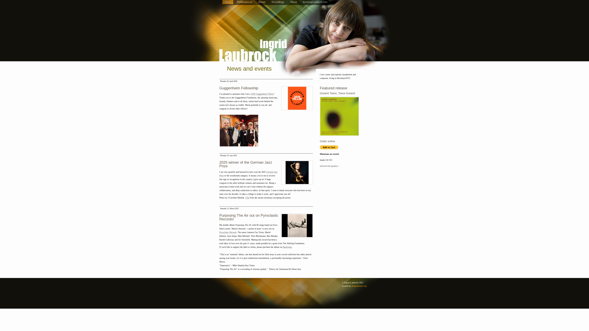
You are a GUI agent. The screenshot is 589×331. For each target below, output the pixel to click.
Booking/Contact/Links (315, 2)
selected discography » (329, 166)
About (293, 2)
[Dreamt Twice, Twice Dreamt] (339, 137)
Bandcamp (287, 247)
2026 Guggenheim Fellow (262, 94)
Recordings (278, 2)
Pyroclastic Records (227, 232)
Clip (247, 198)
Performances (244, 2)
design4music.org (359, 286)
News (228, 2)
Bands (262, 2)
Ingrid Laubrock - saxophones (253, 41)
